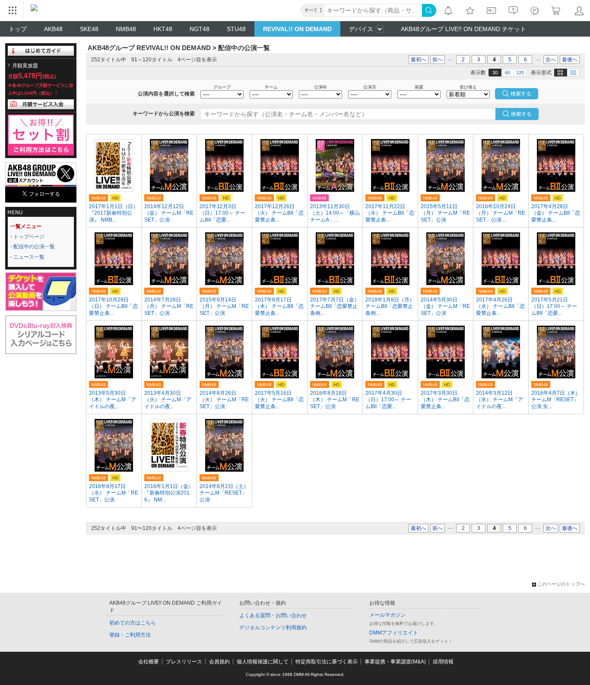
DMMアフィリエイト (393, 633)
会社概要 (148, 662)
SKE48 (89, 28)
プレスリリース (184, 662)
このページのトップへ (561, 584)
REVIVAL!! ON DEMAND (297, 28)
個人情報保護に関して (263, 662)
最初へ (418, 60)
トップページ (28, 237)
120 (520, 72)
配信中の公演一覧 (34, 247)
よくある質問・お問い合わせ (273, 615)
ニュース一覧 (28, 257)
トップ (18, 28)
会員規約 (219, 662)
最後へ (569, 60)
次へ (551, 60)
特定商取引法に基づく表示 (326, 662)
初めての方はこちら (132, 623)
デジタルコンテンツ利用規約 (273, 628)
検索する (521, 114)
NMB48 (126, 28)
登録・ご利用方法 (130, 635)
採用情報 (443, 662)
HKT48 (162, 28)
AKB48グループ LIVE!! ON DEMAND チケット (463, 28)
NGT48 (199, 28)
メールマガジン (387, 615)
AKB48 (53, 28)
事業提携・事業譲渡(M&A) (395, 662)
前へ (437, 60)
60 (507, 72)
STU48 (236, 28)
